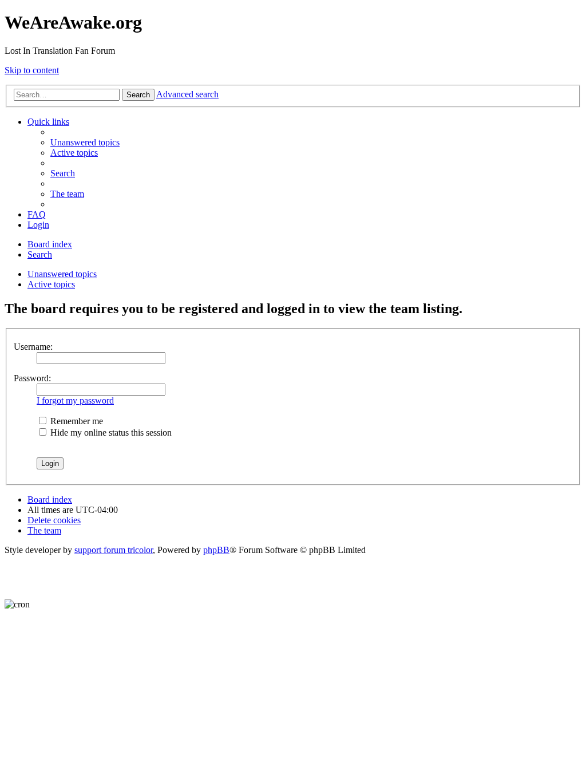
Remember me (75, 421)
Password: (32, 378)
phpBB (216, 550)
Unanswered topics (62, 274)
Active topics (51, 284)
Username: (33, 346)
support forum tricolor (113, 550)
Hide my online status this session (110, 432)
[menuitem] (85, 142)
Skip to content (32, 70)
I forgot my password (75, 400)
